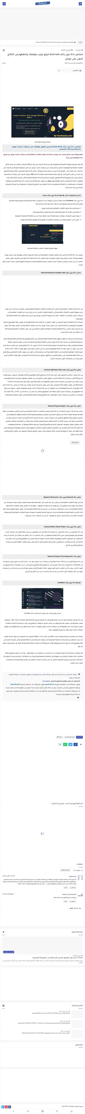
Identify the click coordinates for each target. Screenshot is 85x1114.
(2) (3, 63)
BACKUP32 (65, 1106)
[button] (75, 744)
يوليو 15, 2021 (64, 1031)
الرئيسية (78, 50)
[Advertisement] (42, 23)
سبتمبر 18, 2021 (63, 1011)
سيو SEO (59, 737)
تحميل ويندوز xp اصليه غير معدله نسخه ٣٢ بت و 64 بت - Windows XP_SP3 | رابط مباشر (44, 1023)
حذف (65, 887)
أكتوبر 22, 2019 (64, 1021)
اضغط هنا (46, 681)
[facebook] (9, 1107)
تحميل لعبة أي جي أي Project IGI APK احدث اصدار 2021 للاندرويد (51, 1013)
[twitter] (3, 1107)
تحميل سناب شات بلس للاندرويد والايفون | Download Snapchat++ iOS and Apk (46, 1033)
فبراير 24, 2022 (77, 955)
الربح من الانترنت (66, 50)
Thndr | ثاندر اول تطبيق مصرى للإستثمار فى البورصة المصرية (58, 958)
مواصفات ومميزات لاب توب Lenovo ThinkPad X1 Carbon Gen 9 (54, 42)
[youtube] (6, 1107)
